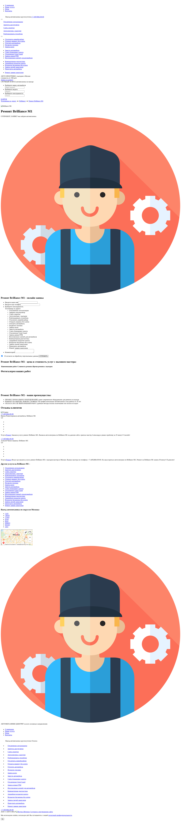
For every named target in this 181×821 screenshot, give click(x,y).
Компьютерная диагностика (15, 61)
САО (6, 513)
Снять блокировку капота (14, 52)
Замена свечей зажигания (14, 67)
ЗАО (6, 527)
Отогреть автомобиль (12, 43)
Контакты (8, 11)
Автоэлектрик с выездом (14, 473)
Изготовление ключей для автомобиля (18, 58)
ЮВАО (7, 523)
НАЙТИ (4, 99)
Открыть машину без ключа (15, 41)
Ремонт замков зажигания (14, 72)
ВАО (6, 521)
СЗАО (7, 517)
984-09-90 (37, 17)
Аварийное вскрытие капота (15, 63)
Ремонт (8, 435)
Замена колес (9, 47)
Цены (7, 9)
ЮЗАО (7, 525)
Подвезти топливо (11, 45)
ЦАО (7, 519)
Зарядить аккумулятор (13, 470)
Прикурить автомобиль (13, 69)
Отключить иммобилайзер (14, 39)
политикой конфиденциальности (60, 815)
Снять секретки (10, 472)
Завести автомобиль (12, 50)
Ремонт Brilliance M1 (36, 101)
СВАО (7, 515)
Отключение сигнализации (15, 468)
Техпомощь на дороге (8, 101)
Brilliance (22, 101)
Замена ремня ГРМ (12, 56)
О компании (9, 5)
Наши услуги (10, 7)
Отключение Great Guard (14, 54)
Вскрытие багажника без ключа (16, 65)
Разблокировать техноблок (14, 475)
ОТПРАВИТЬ (43, 356)
